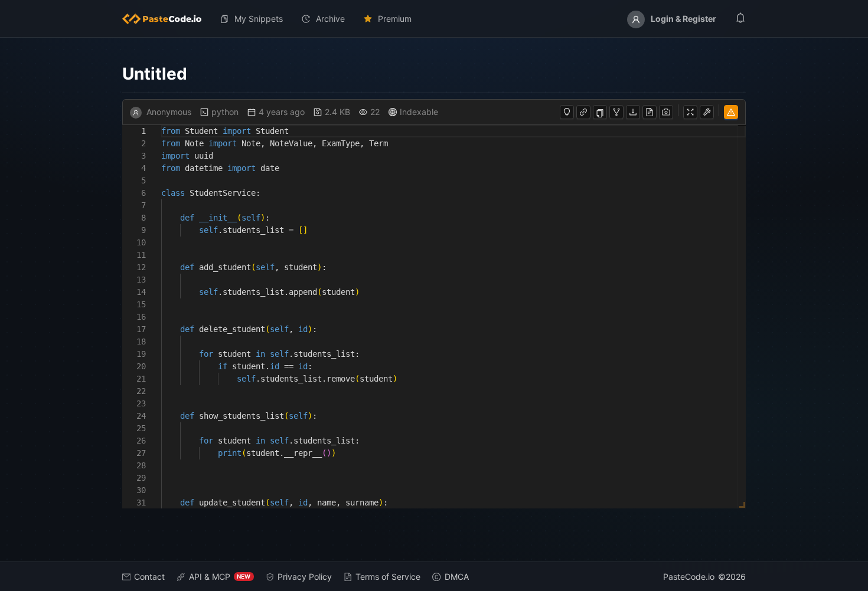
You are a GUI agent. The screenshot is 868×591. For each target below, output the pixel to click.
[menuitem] (166, 19)
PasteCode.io (688, 577)
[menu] (434, 19)
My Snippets (258, 19)
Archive (330, 19)
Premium (395, 19)
